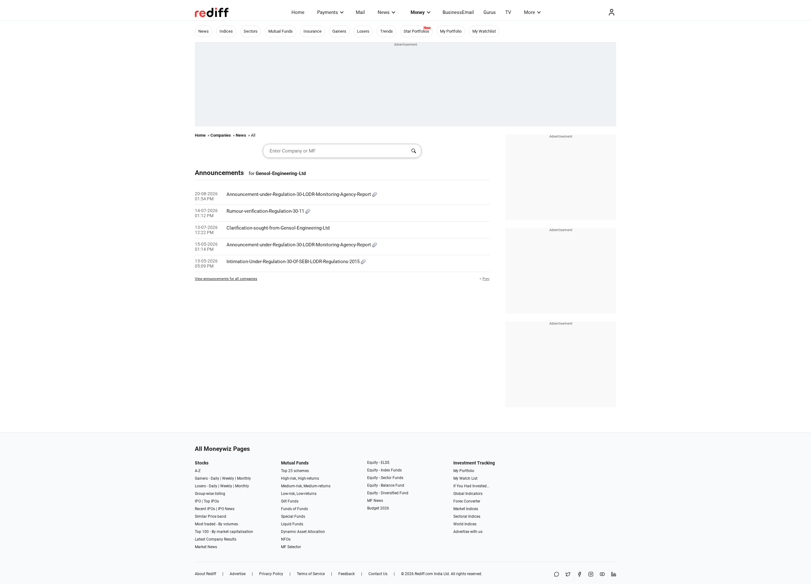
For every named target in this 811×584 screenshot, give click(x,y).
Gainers (339, 31)
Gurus (489, 12)
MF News (375, 500)
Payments (327, 12)
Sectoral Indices (466, 516)
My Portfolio (451, 31)
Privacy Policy (271, 574)
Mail (360, 12)
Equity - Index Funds (384, 470)
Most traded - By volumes (216, 524)
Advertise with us (467, 531)
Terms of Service (311, 574)
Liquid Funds (292, 524)
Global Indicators (467, 493)
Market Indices (465, 509)
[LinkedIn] (613, 575)
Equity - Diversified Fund (387, 493)
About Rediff (205, 574)
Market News (206, 547)
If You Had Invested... (471, 486)
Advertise (238, 574)
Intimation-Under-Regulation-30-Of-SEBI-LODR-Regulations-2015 (294, 261)
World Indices (464, 524)
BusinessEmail (458, 12)
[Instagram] (590, 575)
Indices (226, 31)
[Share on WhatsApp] (556, 575)
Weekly (228, 478)
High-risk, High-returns (300, 478)
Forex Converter (466, 501)
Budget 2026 (378, 508)
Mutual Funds (280, 31)
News (384, 12)
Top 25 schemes (295, 471)
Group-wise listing (210, 493)
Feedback (346, 574)
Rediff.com (424, 574)
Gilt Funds (289, 501)
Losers (363, 31)
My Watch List (465, 478)
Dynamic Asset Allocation (303, 531)
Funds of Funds (294, 509)
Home (297, 12)
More (529, 12)
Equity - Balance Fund (385, 485)
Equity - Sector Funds (385, 478)
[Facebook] (579, 575)
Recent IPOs (205, 509)
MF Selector (291, 547)
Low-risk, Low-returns (298, 493)
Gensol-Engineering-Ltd (281, 173)
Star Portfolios (416, 31)
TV (508, 12)
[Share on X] (568, 575)
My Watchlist (484, 31)
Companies (220, 135)
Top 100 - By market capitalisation (224, 531)
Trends (386, 31)
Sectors (251, 31)
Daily (215, 478)
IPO (198, 501)
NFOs (286, 539)
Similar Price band (210, 516)
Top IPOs (211, 501)
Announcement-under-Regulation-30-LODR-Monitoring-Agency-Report (299, 194)
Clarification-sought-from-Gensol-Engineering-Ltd (278, 228)
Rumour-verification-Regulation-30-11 (266, 211)
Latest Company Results (215, 539)
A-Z (198, 471)
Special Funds (293, 516)
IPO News (226, 509)
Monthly (244, 478)
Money (418, 12)
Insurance (312, 31)
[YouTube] (602, 575)
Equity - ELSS (378, 462)
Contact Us (377, 574)
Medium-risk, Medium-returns (305, 486)
